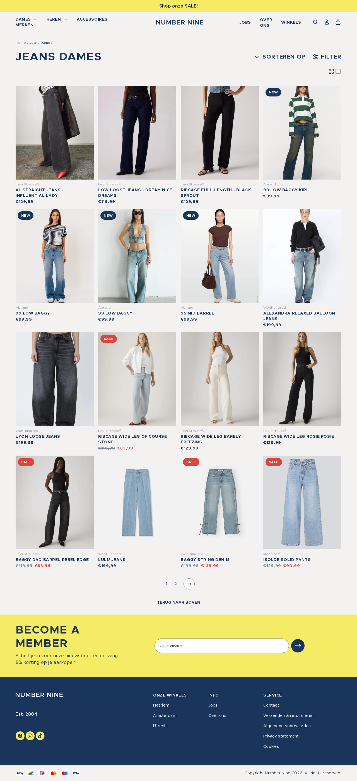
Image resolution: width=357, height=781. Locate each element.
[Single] (338, 71)
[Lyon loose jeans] (55, 379)
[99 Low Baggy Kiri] (302, 133)
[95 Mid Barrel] (220, 256)
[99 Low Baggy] (55, 256)
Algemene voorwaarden (287, 726)
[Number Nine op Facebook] (20, 735)
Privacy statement (281, 736)
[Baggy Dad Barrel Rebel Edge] (55, 502)
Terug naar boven (178, 603)
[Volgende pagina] (189, 583)
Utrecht (160, 726)
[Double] (331, 71)
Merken (24, 25)
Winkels (291, 23)
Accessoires (92, 19)
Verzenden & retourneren (288, 716)
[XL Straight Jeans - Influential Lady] (55, 133)
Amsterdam (165, 716)
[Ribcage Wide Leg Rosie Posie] (302, 379)
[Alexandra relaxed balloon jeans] (302, 256)
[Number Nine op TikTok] (40, 735)
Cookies (271, 747)
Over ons (266, 23)
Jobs (245, 23)
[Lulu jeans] (137, 502)
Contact (271, 705)
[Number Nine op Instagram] (30, 735)
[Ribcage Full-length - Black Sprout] (220, 133)
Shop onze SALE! (178, 6)
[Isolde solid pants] (302, 502)
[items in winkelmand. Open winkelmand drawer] (338, 22)
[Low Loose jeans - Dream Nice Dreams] (137, 133)
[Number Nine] (179, 22)
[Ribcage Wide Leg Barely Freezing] (220, 379)
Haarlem (161, 705)
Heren (54, 19)
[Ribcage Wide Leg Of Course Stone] (137, 379)
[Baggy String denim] (220, 502)
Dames (23, 19)
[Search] (315, 22)
